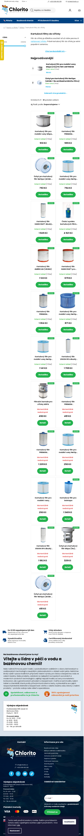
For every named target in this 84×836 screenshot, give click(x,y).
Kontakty (47, 777)
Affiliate (46, 774)
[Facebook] (11, 773)
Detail (43, 423)
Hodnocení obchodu (51, 761)
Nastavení (15, 830)
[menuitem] (7, 20)
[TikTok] (31, 773)
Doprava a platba (50, 758)
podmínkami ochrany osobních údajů (61, 805)
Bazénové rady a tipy (11, 1)
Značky (46, 769)
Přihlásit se (52, 812)
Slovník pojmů (49, 764)
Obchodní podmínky (51, 753)
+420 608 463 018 (55, 1)
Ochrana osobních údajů (52, 756)
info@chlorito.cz (73, 1)
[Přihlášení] (70, 10)
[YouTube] (24, 773)
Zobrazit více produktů (55, 93)
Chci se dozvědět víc (55, 51)
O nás (46, 772)
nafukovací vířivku (38, 41)
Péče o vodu (48, 766)
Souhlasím (69, 822)
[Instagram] (18, 773)
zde (18, 825)
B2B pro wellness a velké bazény (54, 751)
